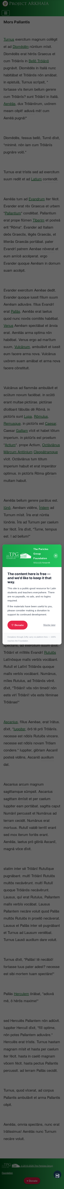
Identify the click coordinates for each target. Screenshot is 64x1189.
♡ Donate (17, 625)
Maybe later (49, 625)
